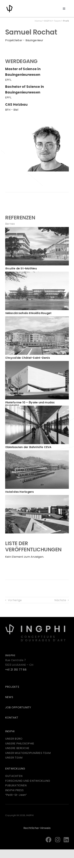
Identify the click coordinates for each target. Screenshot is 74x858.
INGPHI (48, 21)
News (9, 697)
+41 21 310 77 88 (16, 670)
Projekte (12, 687)
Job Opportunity (18, 707)
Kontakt (11, 718)
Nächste (60, 600)
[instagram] (57, 840)
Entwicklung (15, 769)
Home (38, 21)
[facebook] (48, 840)
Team (57, 21)
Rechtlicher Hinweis (37, 828)
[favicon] (9, 6)
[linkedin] (66, 840)
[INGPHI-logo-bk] (35, 625)
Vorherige (15, 600)
